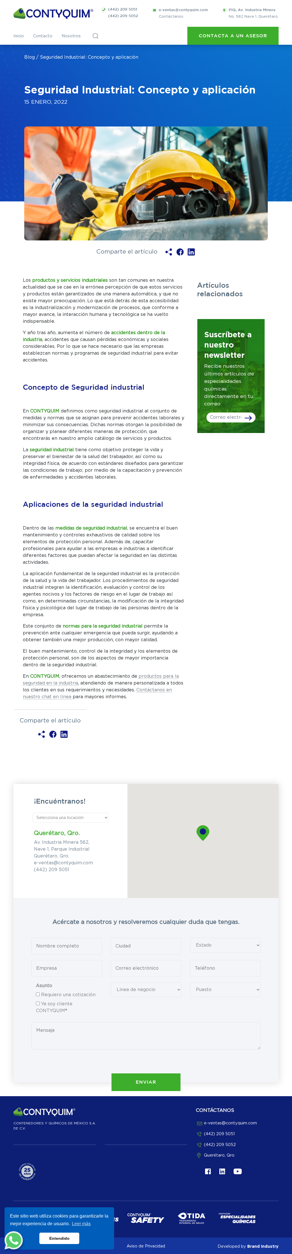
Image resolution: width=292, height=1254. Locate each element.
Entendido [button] (59, 1238)
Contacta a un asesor (233, 36)
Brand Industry (263, 1246)
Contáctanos (183, 14)
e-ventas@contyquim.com (63, 863)
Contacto (42, 36)
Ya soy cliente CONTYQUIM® (54, 1007)
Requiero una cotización (68, 994)
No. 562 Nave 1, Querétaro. (254, 14)
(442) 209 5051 (122, 9)
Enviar (146, 1082)
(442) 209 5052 (123, 16)
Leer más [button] (81, 1223)
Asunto (44, 985)
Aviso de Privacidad (146, 1246)
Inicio (18, 36)
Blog (29, 57)
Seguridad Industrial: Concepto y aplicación (89, 57)
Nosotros (71, 36)
